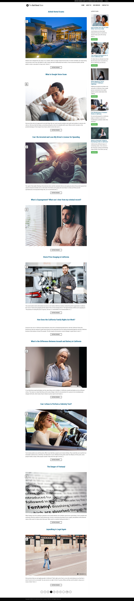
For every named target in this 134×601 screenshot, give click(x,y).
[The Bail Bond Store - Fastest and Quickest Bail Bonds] (36, 5)
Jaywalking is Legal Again (56, 529)
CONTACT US (105, 5)
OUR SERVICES (96, 5)
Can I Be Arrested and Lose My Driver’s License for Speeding (56, 137)
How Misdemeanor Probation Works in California (99, 113)
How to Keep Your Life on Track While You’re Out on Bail (99, 28)
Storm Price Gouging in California (56, 257)
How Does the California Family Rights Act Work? (56, 320)
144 (67, 591)
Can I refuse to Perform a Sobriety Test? (56, 404)
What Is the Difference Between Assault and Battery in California (56, 341)
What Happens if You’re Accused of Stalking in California (97, 83)
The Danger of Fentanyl (56, 467)
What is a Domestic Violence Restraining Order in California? (99, 141)
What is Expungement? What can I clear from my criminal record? (56, 200)
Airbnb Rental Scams (56, 12)
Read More (94, 39)
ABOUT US (88, 5)
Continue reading (56, 67)
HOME (82, 5)
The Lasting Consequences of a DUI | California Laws (99, 56)
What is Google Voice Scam (56, 74)
